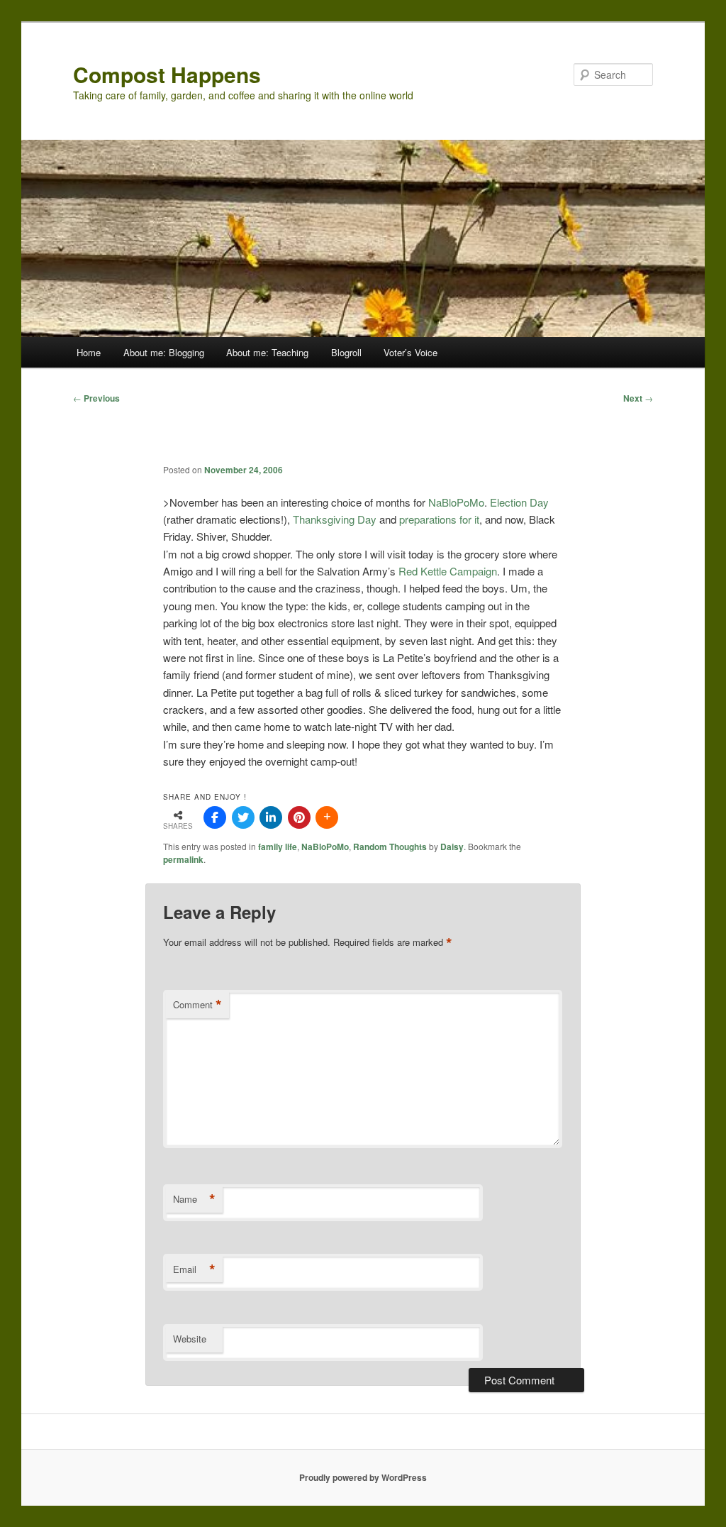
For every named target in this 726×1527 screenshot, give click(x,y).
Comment (197, 1004)
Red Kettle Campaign (447, 570)
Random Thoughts (390, 846)
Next (638, 398)
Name (194, 1199)
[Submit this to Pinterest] (299, 817)
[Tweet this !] (243, 817)
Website (189, 1338)
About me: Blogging (163, 352)
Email (194, 1269)
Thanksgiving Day (336, 519)
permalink (183, 859)
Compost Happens (167, 74)
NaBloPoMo (456, 502)
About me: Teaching (267, 352)
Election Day (519, 502)
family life (277, 846)
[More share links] (326, 817)
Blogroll (346, 352)
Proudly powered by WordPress (363, 1477)
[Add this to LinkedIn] (270, 817)
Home (89, 352)
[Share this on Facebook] (214, 817)
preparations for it (439, 519)
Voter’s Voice (410, 352)
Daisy (452, 846)
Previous (96, 398)
